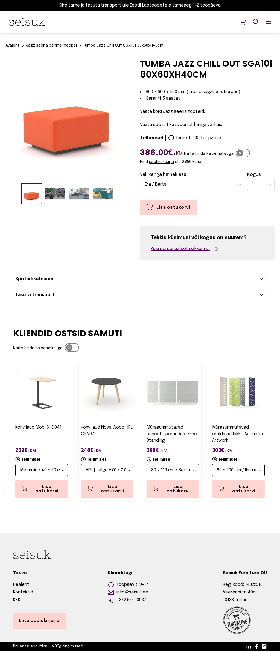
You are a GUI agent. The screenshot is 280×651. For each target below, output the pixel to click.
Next (130, 118)
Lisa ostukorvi (47, 489)
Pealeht (21, 584)
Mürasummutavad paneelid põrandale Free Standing (172, 434)
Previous (4, 118)
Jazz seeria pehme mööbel (51, 45)
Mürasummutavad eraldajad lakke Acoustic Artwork (237, 434)
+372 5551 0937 (131, 600)
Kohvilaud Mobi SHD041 (38, 427)
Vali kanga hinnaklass (163, 174)
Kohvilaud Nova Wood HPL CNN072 (107, 430)
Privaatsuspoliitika (30, 646)
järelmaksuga (161, 162)
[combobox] (192, 184)
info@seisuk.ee (132, 592)
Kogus (254, 174)
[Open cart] (243, 22)
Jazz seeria (175, 111)
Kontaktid (23, 592)
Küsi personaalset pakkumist (180, 248)
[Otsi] (255, 22)
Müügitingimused (67, 646)
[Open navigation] (268, 22)
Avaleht (12, 45)
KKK (17, 600)
